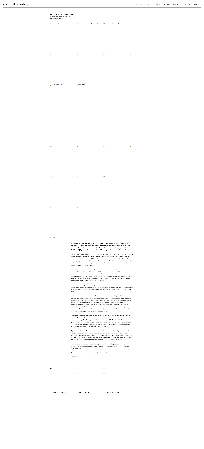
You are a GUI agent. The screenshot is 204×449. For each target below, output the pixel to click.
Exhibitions (144, 4)
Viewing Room (164, 4)
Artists (136, 4)
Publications (176, 4)
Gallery (197, 4)
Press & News (188, 4)
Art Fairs (154, 4)
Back (152, 18)
